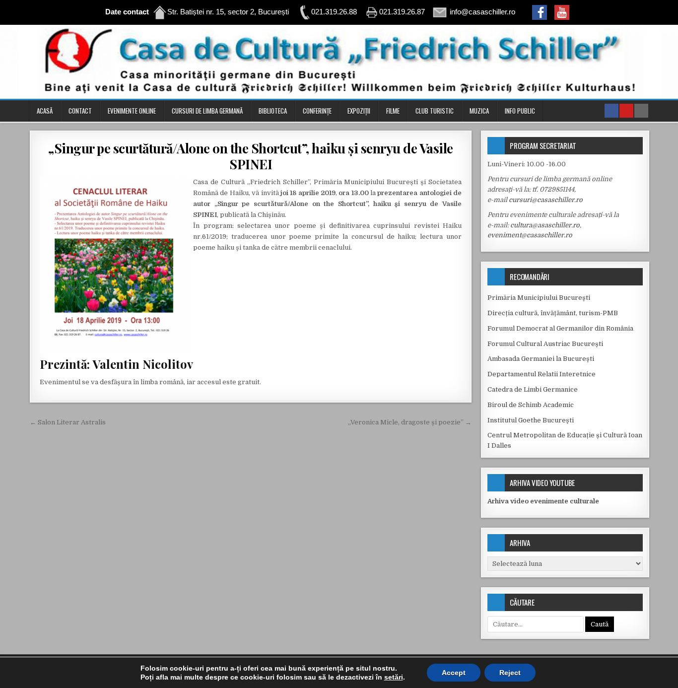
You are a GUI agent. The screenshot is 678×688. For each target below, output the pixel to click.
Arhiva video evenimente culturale (543, 501)
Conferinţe (317, 111)
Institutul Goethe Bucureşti (530, 420)
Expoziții (358, 111)
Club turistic (434, 111)
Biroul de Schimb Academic (530, 405)
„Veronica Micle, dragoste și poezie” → (410, 422)
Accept (454, 673)
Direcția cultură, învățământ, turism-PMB (552, 313)
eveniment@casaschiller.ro (529, 235)
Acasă (45, 111)
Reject (510, 673)
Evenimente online (132, 111)
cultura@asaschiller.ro (545, 225)
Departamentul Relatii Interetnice (541, 374)
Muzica (479, 111)
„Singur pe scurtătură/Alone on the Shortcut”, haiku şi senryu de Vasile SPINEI (250, 155)
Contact (80, 111)
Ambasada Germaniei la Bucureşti (540, 358)
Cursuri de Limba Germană (207, 111)
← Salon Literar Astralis (68, 422)
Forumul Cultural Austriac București (545, 343)
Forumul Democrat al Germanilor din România (560, 328)
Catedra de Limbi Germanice (532, 389)
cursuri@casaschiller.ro (546, 200)
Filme (393, 111)
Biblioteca (273, 111)
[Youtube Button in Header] (626, 111)
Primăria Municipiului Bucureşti (538, 297)
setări (393, 677)
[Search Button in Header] (641, 111)
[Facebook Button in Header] (611, 111)
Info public (520, 111)
